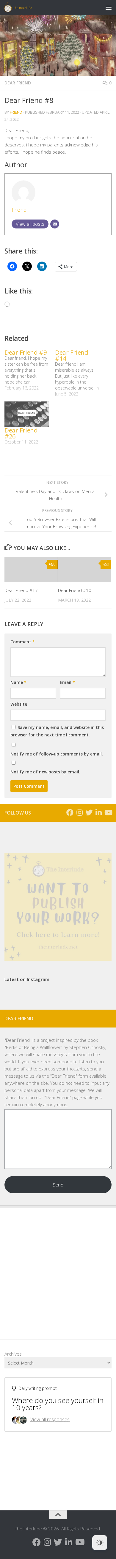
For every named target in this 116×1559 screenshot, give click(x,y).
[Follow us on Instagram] (79, 812)
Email (67, 682)
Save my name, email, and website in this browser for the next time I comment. (57, 731)
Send (58, 1185)
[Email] (54, 224)
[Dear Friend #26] (26, 414)
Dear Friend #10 (74, 590)
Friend (16, 112)
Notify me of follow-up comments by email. (56, 754)
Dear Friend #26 (21, 433)
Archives (13, 1354)
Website (18, 704)
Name (18, 682)
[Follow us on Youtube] (108, 812)
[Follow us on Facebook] (69, 812)
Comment (22, 642)
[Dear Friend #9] (29, 370)
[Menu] (108, 7)
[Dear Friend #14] (80, 373)
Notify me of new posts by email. (45, 772)
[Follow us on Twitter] (89, 812)
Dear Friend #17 (21, 590)
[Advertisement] (58, 1269)
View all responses (50, 1419)
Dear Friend (17, 83)
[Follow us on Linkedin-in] (98, 812)
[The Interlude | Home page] (22, 7)
